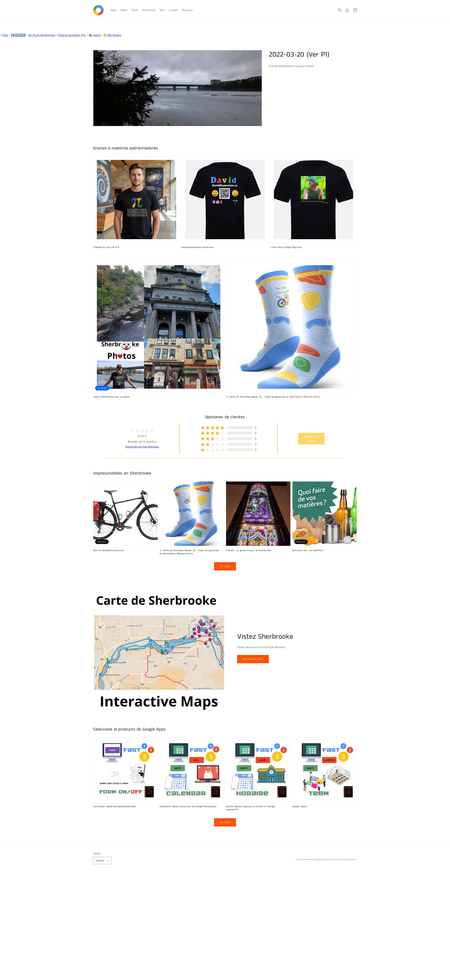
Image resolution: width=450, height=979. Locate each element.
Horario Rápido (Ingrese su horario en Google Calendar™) (250, 808)
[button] (339, 10)
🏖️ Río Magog (112, 35)
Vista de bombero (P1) (72, 35)
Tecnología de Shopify (347, 859)
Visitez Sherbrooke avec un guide (111, 397)
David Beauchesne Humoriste (197, 247)
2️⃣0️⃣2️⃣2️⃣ (18, 35)
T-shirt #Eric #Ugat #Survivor (286, 247)
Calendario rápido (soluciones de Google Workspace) (188, 806)
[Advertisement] (105, 926)
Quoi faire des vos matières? (308, 550)
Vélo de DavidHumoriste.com (108, 550)
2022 (5, 35)
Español (100, 860)
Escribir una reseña (311, 439)
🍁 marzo (95, 35)
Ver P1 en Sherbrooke (41, 35)
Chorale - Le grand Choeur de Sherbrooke (248, 550)
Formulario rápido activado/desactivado (114, 806)
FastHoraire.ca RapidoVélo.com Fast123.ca (320, 859)
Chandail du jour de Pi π (106, 247)
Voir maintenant (253, 659)
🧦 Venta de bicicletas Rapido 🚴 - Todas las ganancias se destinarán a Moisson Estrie (273, 397)
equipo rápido (299, 806)
